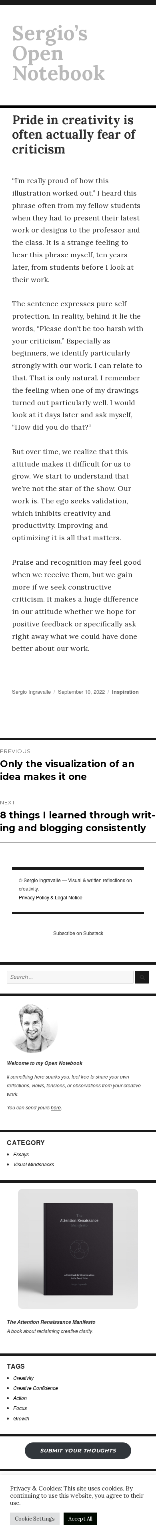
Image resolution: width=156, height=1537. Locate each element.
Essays (21, 1154)
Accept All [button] (80, 1518)
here (56, 1107)
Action (20, 1397)
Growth (21, 1418)
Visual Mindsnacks (33, 1164)
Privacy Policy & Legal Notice (50, 897)
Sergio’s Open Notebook (58, 53)
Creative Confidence (35, 1387)
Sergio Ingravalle (31, 691)
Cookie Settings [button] (35, 1518)
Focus (20, 1407)
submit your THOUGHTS (78, 1450)
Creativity (23, 1377)
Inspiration (125, 691)
